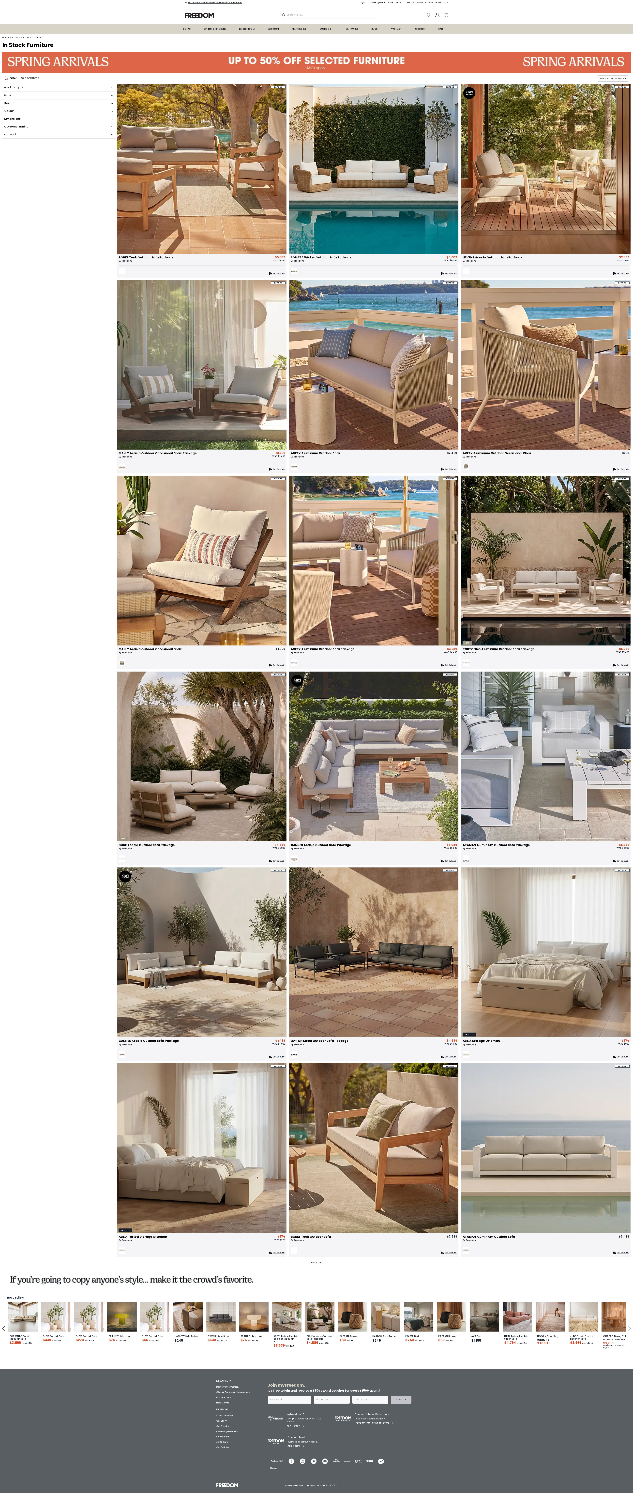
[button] (378, 690)
